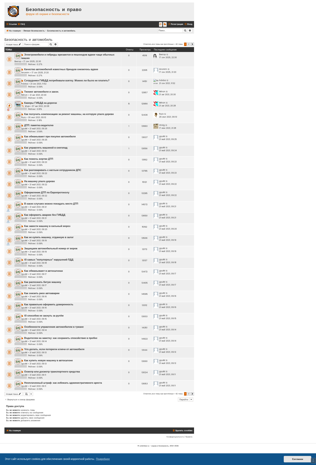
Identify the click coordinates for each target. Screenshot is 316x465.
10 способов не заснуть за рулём (44, 315)
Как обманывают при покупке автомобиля (50, 136)
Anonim (25, 72)
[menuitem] (21, 24)
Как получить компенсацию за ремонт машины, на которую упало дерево (69, 114)
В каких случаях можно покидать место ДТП (51, 203)
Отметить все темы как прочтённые (158, 44)
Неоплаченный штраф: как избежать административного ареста (63, 382)
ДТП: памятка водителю (38, 125)
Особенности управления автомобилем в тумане (54, 326)
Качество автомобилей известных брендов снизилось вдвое (61, 69)
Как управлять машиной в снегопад (45, 147)
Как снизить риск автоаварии (41, 293)
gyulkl (24, 128)
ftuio (23, 117)
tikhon (24, 95)
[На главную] (14, 11)
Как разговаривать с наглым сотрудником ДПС (52, 170)
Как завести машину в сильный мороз (47, 226)
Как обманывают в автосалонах (43, 271)
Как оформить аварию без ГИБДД (44, 215)
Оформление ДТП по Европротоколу (46, 192)
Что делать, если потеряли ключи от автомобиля (54, 349)
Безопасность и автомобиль (28, 39)
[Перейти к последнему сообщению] (167, 54)
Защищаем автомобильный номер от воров (50, 248)
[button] (192, 44)
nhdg (162, 125)
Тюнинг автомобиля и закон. (41, 91)
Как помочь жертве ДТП (38, 159)
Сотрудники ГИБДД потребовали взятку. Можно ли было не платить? (66, 80)
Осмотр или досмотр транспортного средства (52, 371)
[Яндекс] (165, 24)
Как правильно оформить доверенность (48, 304)
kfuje (27, 106)
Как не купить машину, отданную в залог (49, 237)
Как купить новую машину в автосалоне (48, 360)
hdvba (24, 83)
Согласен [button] (297, 459)
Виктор (17, 61)
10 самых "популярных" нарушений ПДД (48, 259)
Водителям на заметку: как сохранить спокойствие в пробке (60, 338)
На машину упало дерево (39, 181)
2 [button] (188, 44)
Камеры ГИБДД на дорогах (40, 103)
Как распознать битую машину (42, 282)
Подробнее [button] (103, 459)
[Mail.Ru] (160, 24)
